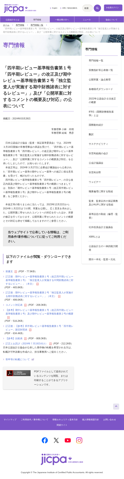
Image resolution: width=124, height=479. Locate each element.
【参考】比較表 (14, 338)
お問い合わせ (109, 419)
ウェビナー (95, 182)
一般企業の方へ (62, 20)
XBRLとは (94, 236)
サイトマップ (10, 419)
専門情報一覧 (37, 25)
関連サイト (62, 425)
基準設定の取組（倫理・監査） (103, 216)
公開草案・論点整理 (100, 79)
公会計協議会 (96, 163)
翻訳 (91, 134)
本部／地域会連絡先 (69, 8)
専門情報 (37, 20)
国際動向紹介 (96, 125)
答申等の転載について (18, 359)
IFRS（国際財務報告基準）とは (101, 113)
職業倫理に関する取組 (101, 191)
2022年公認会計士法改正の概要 (102, 100)
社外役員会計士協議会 (101, 227)
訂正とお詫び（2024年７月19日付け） (27, 343)
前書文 (9, 271)
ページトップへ (116, 406)
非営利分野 (95, 172)
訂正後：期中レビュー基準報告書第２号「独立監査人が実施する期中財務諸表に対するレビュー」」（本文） (39, 294)
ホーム (6, 25)
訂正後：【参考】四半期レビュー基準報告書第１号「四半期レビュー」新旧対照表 (39, 328)
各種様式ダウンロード (101, 89)
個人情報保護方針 (90, 419)
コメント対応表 (14, 305)
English (54, 8)
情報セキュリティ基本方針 (65, 419)
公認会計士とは (12, 20)
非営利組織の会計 (98, 153)
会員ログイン (113, 7)
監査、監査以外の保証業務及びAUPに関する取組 (103, 203)
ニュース (87, 20)
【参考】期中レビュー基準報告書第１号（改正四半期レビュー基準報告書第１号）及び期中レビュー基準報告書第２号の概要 (39, 312)
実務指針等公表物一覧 (101, 70)
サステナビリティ (98, 144)
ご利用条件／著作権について (34, 419)
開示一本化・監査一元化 (102, 259)
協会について (111, 20)
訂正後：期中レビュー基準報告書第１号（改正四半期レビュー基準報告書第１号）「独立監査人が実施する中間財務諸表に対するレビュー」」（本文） (39, 280)
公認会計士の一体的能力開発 (103, 248)
